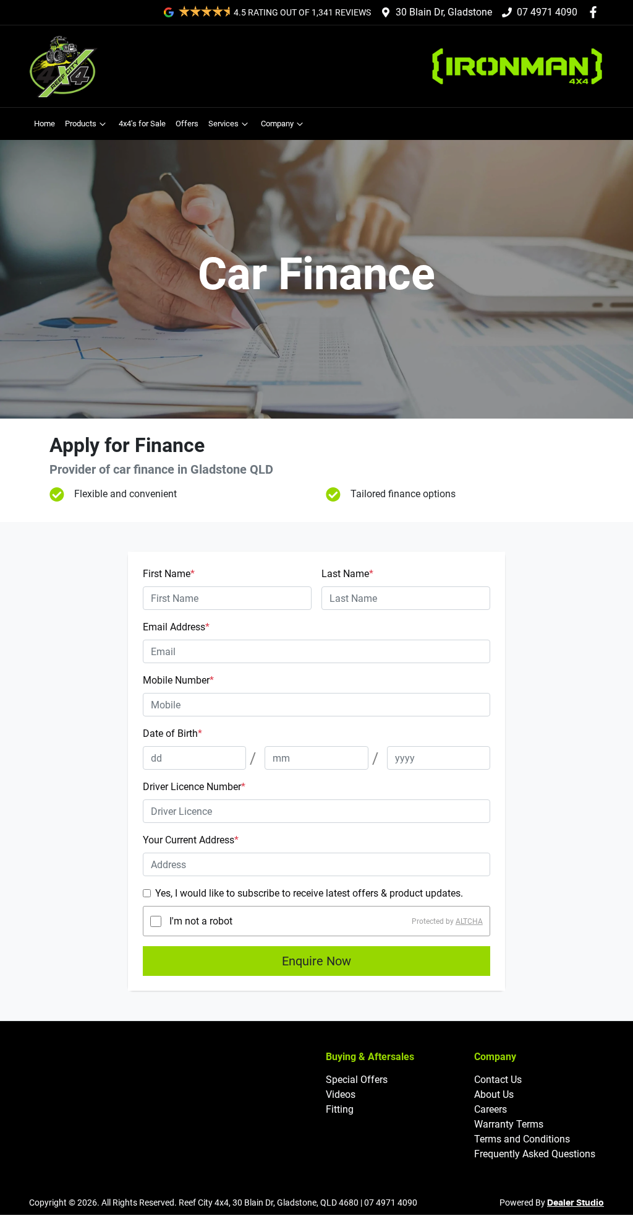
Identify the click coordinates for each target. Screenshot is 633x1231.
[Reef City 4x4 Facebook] (595, 12)
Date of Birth (172, 733)
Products (80, 123)
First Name (169, 574)
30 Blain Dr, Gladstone (444, 12)
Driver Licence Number (194, 787)
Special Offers (357, 1079)
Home (44, 123)
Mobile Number (178, 680)
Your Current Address (191, 840)
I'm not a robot (200, 921)
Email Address (176, 627)
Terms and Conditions (522, 1139)
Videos (340, 1094)
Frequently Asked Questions (534, 1154)
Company (277, 123)
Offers (187, 123)
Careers (490, 1109)
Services (223, 123)
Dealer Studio (575, 1203)
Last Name (347, 574)
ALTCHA (469, 921)
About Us (494, 1094)
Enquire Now (316, 961)
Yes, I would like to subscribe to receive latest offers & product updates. (309, 893)
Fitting (340, 1109)
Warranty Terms (508, 1124)
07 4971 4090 (547, 12)
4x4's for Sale (142, 123)
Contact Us (498, 1079)
